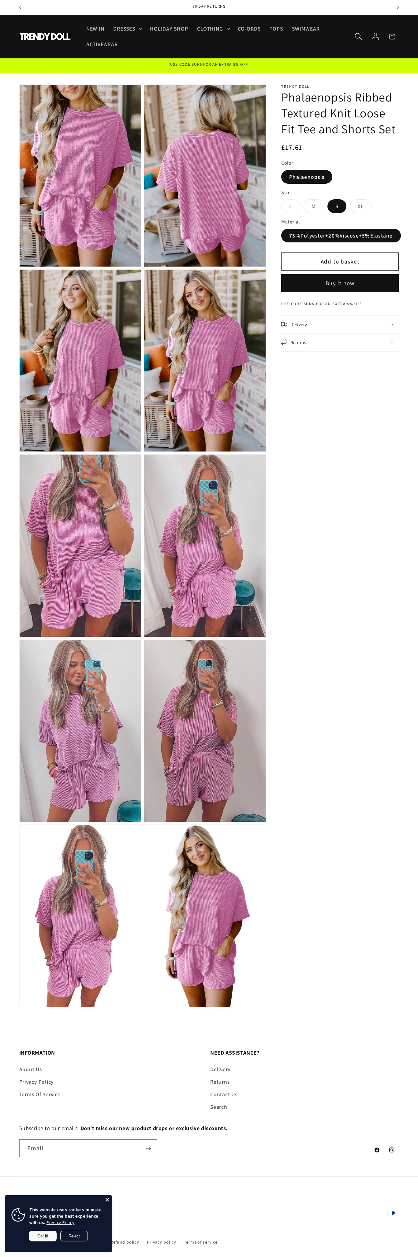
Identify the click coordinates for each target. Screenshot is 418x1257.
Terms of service (201, 1242)
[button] (127, 29)
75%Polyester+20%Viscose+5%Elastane (341, 235)
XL (365, 207)
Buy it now (340, 282)
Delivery (220, 1068)
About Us (30, 1068)
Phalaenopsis (306, 176)
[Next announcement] (398, 7)
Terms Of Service (40, 1093)
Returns (220, 1081)
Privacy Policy (36, 1081)
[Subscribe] (148, 1148)
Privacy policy (161, 1242)
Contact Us (223, 1093)
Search (218, 1106)
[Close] (107, 1200)
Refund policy (124, 1242)
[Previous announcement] (20, 7)
